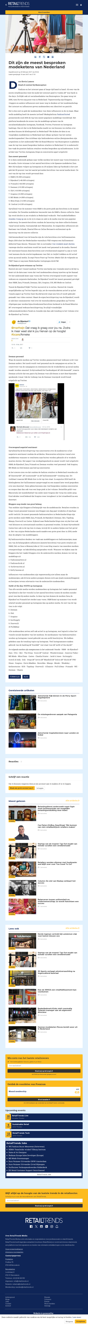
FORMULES (15, 677)
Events (46, 1301)
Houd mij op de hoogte (43, 1071)
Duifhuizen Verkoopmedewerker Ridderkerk (28, 1167)
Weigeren (69, 1322)
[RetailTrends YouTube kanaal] (41, 1227)
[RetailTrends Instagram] (52, 1227)
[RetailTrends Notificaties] (57, 1227)
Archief (8, 1306)
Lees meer (76, 1317)
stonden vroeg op (16, 219)
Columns (47, 1299)
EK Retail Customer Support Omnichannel (27, 1170)
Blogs (7, 1299)
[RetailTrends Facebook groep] (31, 1227)
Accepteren (80, 1321)
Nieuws (47, 1297)
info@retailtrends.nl (21, 1281)
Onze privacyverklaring (14, 1249)
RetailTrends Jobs (44, 1174)
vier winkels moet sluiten (63, 244)
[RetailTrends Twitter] (36, 1227)
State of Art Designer (18, 1152)
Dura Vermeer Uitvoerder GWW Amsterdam (27, 1161)
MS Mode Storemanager (19, 1158)
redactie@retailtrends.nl (21, 1284)
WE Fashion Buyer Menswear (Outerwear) (26, 1146)
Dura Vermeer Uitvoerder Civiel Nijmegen (27, 1164)
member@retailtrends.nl (24, 1287)
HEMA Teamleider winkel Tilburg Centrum (27, 1149)
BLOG (26, 677)
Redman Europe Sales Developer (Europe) (26, 1155)
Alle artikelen (72, 800)
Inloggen (39, 788)
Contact (8, 1304)
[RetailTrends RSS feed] (47, 1227)
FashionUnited (63, 114)
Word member (44, 12)
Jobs (7, 1301)
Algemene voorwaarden (14, 1252)
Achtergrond (10, 1297)
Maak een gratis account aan (21, 788)
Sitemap (47, 1306)
